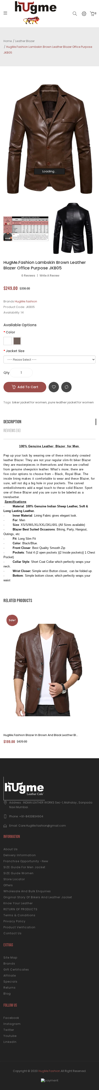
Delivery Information (19, 855)
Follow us (10, 1005)
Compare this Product (66, 387)
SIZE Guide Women (18, 873)
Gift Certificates (16, 969)
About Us (10, 849)
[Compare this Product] (44, 670)
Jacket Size (15, 351)
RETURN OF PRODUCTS (20, 909)
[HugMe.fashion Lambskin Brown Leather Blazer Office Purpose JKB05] (25, 228)
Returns (9, 988)
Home (7, 41)
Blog (7, 994)
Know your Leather (18, 903)
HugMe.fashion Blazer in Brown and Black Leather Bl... (40, 735)
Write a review (49, 275)
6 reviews (28, 275)
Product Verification (19, 927)
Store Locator (14, 879)
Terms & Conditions (19, 915)
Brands (9, 963)
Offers (8, 885)
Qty (6, 372)
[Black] (7, 341)
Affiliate (9, 975)
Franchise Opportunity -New (25, 861)
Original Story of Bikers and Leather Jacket (37, 897)
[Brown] (17, 341)
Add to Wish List (54, 387)
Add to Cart (27, 387)
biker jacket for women (29, 402)
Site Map (10, 957)
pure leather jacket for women (71, 402)
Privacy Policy (14, 921)
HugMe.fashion (26, 301)
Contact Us (12, 933)
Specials (10, 981)
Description (12, 422)
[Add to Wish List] (56, 670)
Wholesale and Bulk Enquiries (27, 891)
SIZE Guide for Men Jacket (24, 867)
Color (10, 332)
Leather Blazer (25, 41)
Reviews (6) (12, 430)
